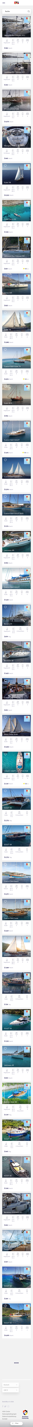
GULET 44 (8, 1286)
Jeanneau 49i (9, 550)
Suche (7, 11)
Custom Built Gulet (11, 918)
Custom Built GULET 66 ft (13, 513)
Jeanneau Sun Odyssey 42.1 (14, 72)
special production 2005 (13, 955)
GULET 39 (8, 1139)
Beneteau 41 (8, 661)
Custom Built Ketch (11, 881)
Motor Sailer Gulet (11, 734)
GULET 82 (8, 1176)
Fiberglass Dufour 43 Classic (14, 146)
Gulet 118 (7, 182)
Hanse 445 (8, 293)
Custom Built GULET (12, 440)
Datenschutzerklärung (9, 1416)
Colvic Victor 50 (10, 219)
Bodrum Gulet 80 (10, 1102)
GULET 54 (8, 1028)
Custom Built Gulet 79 (12, 366)
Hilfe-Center (6, 1411)
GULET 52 (8, 1323)
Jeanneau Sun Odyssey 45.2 (14, 35)
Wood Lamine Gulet (11, 109)
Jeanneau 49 (9, 1065)
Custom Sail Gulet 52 (12, 697)
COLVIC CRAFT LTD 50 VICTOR (16, 771)
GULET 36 (8, 808)
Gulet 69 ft (8, 403)
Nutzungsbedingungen (9, 1414)
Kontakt (4, 1419)
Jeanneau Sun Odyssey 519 (14, 256)
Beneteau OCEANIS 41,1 (13, 1212)
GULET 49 (8, 844)
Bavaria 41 (8, 624)
